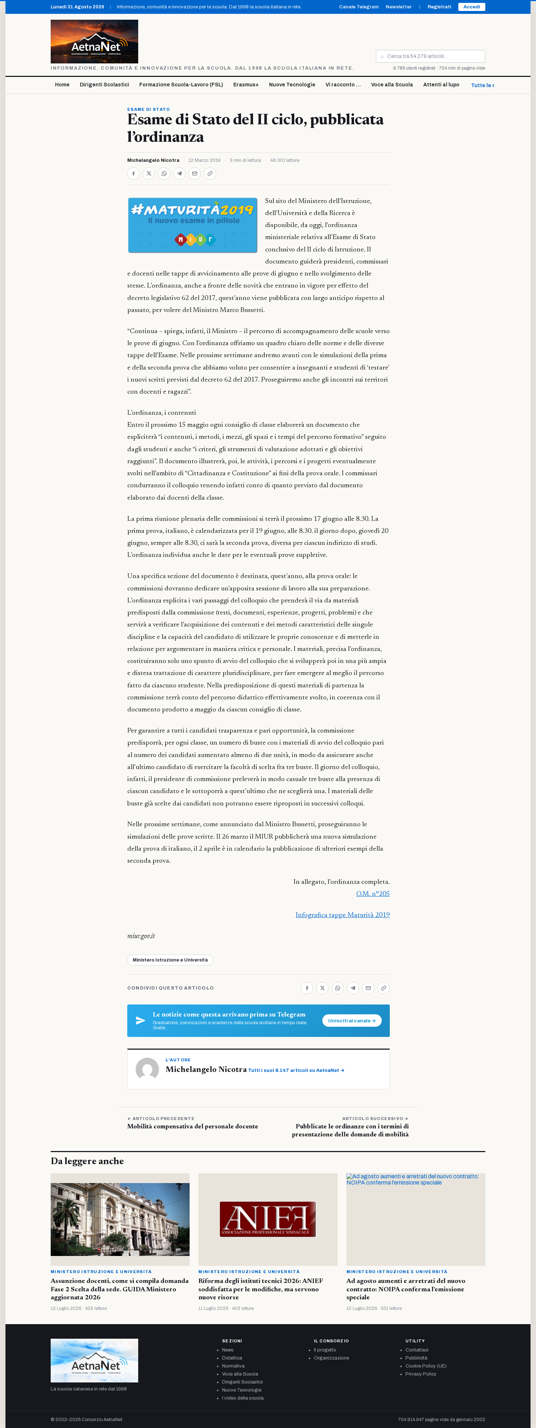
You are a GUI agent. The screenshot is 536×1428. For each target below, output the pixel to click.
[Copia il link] (210, 173)
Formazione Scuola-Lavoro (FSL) (181, 84)
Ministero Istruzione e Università (170, 960)
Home (62, 84)
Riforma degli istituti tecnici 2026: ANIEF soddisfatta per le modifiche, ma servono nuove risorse (260, 1289)
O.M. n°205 (373, 894)
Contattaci (416, 1350)
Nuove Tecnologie (292, 84)
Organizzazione (331, 1358)
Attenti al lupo (441, 84)
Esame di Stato (148, 109)
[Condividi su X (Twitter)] (149, 173)
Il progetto (325, 1350)
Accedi (471, 6)
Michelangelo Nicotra (153, 160)
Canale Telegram (358, 6)
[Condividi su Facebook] (133, 173)
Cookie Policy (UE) (426, 1366)
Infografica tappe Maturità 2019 (343, 915)
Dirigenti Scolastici (104, 84)
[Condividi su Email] (195, 173)
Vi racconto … (343, 84)
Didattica (232, 1358)
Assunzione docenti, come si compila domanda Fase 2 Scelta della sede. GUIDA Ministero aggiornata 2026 (120, 1289)
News (228, 1350)
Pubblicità (416, 1358)
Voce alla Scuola (392, 84)
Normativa (233, 1366)
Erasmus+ (246, 84)
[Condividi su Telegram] (179, 173)
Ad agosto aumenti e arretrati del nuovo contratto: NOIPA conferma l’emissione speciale (405, 1289)
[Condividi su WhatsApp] (164, 173)
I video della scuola (243, 1398)
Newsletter (399, 6)
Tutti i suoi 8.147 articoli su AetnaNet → (296, 1070)
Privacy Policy (420, 1374)
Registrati (439, 6)
